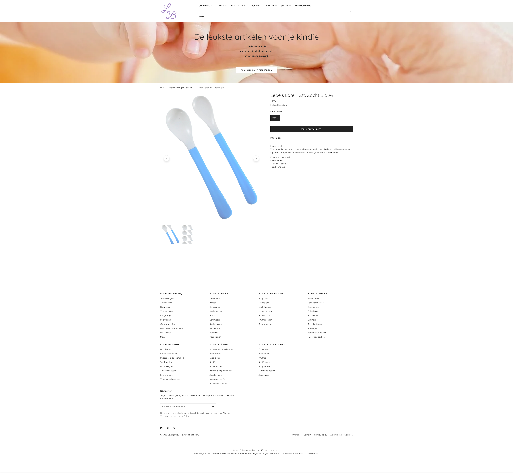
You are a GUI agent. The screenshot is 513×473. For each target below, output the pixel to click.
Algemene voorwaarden (341, 434)
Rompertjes (264, 353)
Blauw (275, 117)
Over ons (296, 434)
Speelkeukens (215, 375)
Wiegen (212, 302)
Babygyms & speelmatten (221, 349)
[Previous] (167, 158)
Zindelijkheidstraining (170, 379)
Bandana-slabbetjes (317, 332)
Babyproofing (265, 324)
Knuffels (213, 362)
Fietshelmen (165, 332)
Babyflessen (313, 311)
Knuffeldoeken (265, 319)
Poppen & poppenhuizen (220, 370)
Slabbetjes (312, 328)
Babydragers (166, 315)
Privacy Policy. (183, 416)
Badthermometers (168, 353)
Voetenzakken (166, 311)
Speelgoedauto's (217, 379)
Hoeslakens (214, 332)
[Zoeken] (351, 11)
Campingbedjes (167, 324)
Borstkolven (313, 307)
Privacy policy (320, 434)
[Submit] (213, 406)
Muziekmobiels (265, 311)
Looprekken (214, 358)
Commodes (214, 319)
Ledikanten (214, 298)
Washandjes (166, 362)
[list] (211, 158)
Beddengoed (215, 328)
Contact (307, 434)
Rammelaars (215, 353)
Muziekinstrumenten (218, 383)
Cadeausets (264, 349)
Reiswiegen (165, 307)
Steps (162, 337)
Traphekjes (264, 302)
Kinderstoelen (314, 298)
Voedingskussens (316, 302)
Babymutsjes (265, 366)
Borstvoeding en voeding (180, 87)
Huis (162, 87)
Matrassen (214, 315)
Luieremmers (166, 375)
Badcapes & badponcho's (172, 358)
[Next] (256, 158)
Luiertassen (165, 319)
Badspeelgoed (166, 366)
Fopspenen (313, 315)
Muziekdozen (264, 315)
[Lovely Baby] (169, 11)
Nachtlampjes (265, 307)
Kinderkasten (215, 324)
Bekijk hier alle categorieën (256, 70)
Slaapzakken (215, 337)
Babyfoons (264, 298)
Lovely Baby (174, 434)
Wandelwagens (167, 298)
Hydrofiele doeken (316, 337)
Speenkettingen (315, 324)
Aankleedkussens (168, 370)
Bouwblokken (215, 366)
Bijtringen (312, 319)
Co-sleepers (214, 307)
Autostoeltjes (166, 302)
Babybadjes (165, 349)
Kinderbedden (215, 311)
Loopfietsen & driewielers (171, 328)
